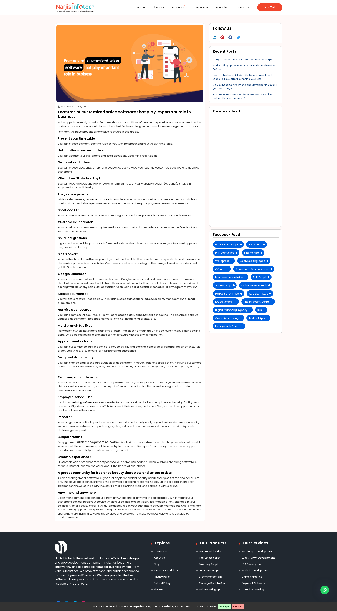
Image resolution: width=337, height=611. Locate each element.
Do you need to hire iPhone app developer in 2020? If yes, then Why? (245, 86)
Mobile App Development (257, 551)
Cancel (237, 606)
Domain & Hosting (253, 589)
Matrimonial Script (210, 551)
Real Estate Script (209, 558)
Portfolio (230, 7)
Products (195, 7)
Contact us (246, 7)
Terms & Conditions (166, 570)
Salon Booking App (210, 589)
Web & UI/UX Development (258, 558)
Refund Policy (162, 583)
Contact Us (161, 551)
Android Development (255, 570)
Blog (156, 564)
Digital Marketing (252, 576)
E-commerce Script (211, 576)
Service (213, 7)
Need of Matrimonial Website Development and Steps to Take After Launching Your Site (242, 77)
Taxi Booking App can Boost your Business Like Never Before (244, 67)
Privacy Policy (162, 576)
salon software (99, 199)
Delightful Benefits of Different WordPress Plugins (243, 59)
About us (179, 7)
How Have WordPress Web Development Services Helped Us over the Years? (243, 96)
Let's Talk (270, 7)
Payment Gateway (253, 583)
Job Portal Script (209, 570)
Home (166, 7)
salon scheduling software (77, 402)
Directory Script (208, 564)
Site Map (159, 589)
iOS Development (252, 564)
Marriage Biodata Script (213, 583)
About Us (159, 558)
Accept (224, 606)
